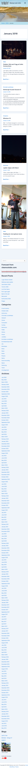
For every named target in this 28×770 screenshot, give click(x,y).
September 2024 (6, 422)
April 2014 (4, 706)
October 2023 (5, 448)
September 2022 (6, 479)
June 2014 (4, 702)
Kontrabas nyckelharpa (7, 339)
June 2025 (4, 401)
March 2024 (5, 436)
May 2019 (4, 564)
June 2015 (4, 673)
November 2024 (6, 417)
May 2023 (4, 460)
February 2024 (5, 439)
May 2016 (4, 650)
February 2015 (5, 683)
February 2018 (5, 600)
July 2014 (4, 699)
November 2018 (5, 579)
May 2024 (4, 432)
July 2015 (4, 671)
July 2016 (4, 645)
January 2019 (5, 574)
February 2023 (5, 467)
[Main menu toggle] (25, 2)
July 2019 (4, 560)
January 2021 (5, 526)
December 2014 (5, 688)
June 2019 (4, 562)
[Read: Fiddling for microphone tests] (14, 206)
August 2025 (5, 396)
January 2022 (5, 498)
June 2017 (4, 619)
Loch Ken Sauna (5, 289)
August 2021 (5, 510)
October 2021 (5, 505)
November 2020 (6, 531)
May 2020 (4, 538)
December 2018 (5, 576)
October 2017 (5, 609)
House (3, 334)
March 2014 (4, 709)
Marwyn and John (15, 3)
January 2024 (5, 441)
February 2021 (5, 524)
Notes (3, 353)
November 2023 (6, 446)
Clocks (3, 320)
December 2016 (5, 633)
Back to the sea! (5, 294)
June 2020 (4, 536)
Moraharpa (4, 346)
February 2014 (5, 711)
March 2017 (4, 626)
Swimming (4, 365)
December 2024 (5, 415)
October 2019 (5, 552)
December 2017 (5, 605)
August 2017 (5, 614)
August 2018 (5, 586)
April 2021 (4, 519)
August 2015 (5, 669)
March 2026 (5, 382)
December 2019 (5, 548)
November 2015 (5, 664)
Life (2, 344)
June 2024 (4, 429)
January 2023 (5, 470)
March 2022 (5, 493)
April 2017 (4, 624)
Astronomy (5, 165)
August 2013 (5, 721)
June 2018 (4, 590)
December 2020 (5, 529)
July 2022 (4, 484)
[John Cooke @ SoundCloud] (3, 758)
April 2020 (4, 541)
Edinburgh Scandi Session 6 (12, 89)
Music (3, 348)
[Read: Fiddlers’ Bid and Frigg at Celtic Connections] (14, 50)
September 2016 (6, 640)
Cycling (3, 325)
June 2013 (4, 725)
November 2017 (5, 607)
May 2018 (4, 593)
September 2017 (6, 612)
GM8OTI (4, 740)
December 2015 (5, 661)
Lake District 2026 (6, 284)
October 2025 (5, 391)
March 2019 (4, 569)
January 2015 (5, 685)
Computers (5, 115)
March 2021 (4, 522)
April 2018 (4, 595)
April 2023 (4, 462)
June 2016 (4, 647)
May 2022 (4, 488)
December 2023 (5, 443)
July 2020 (4, 533)
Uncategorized (5, 370)
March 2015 (4, 680)
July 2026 (4, 377)
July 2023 (4, 455)
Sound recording (6, 360)
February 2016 (5, 657)
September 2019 (6, 555)
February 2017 (5, 628)
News (3, 351)
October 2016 (5, 638)
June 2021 (4, 515)
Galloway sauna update (7, 282)
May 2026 (4, 379)
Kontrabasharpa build (7, 341)
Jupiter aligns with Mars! (11, 168)
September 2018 (6, 583)
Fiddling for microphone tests (12, 234)
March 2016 (4, 654)
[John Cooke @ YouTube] (5, 758)
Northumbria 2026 (6, 298)
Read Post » (6, 79)
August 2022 (5, 481)
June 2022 (4, 486)
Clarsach (4, 318)
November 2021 (5, 503)
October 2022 (5, 477)
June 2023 (4, 458)
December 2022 (5, 472)
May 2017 (4, 621)
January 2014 (5, 714)
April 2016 (4, 652)
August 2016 (5, 642)
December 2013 (5, 716)
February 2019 (5, 571)
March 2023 (5, 465)
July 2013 (4, 723)
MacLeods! (4, 296)
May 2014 (4, 704)
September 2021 (6, 507)
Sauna (3, 358)
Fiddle (4, 61)
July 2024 (4, 427)
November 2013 (5, 718)
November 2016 (5, 635)
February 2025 (5, 410)
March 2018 (4, 597)
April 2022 (4, 491)
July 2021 (4, 512)
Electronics (4, 327)
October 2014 (5, 692)
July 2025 (4, 398)
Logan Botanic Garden (7, 279)
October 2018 (5, 581)
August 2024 (5, 424)
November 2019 (5, 550)
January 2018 (5, 602)
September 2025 (6, 394)
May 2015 (4, 676)
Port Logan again (6, 291)
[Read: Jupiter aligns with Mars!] (14, 149)
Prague (3, 301)
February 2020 (5, 543)
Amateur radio (5, 310)
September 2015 (6, 666)
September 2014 (6, 695)
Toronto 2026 (5, 287)
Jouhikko (4, 337)
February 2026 (5, 384)
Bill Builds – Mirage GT (7, 738)
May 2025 (4, 403)
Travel (3, 367)
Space (3, 363)
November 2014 (5, 690)
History (3, 332)
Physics (3, 356)
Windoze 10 (7, 118)
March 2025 (5, 408)
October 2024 (5, 420)
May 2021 (4, 517)
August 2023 (5, 453)
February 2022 (5, 496)
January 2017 (5, 631)
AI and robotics (5, 308)
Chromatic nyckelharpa (8, 87)
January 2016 (5, 659)
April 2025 (4, 406)
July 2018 (4, 588)
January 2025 (5, 413)
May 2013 (4, 728)
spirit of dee (4, 735)
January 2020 (5, 545)
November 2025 (6, 389)
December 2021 (5, 500)
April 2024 (4, 434)
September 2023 (6, 451)
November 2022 (6, 474)
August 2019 (5, 557)
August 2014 (5, 697)
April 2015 (4, 678)
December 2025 (5, 387)
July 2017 (4, 616)
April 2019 (4, 567)
